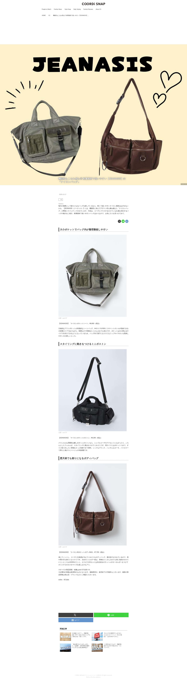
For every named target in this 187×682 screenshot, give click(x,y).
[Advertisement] (93, 30)
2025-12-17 (62, 194)
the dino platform (95, 677)
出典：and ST (62, 318)
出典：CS (183, 184)
